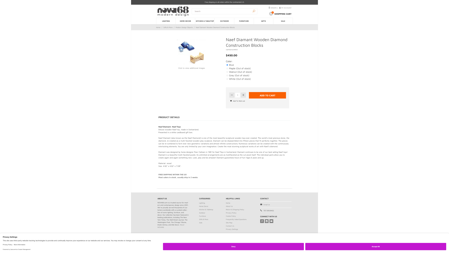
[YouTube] (271, 221)
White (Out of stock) (239, 79)
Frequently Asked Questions (236, 219)
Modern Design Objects (184, 27)
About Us (229, 206)
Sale (283, 21)
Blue (231, 64)
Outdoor (224, 21)
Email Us (267, 205)
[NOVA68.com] (173, 11)
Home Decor (185, 21)
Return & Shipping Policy (235, 209)
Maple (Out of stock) (239, 68)
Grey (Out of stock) (238, 75)
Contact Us (230, 226)
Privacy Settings (232, 229)
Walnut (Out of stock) (240, 72)
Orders (273, 8)
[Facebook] (262, 221)
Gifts (263, 21)
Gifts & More (168, 27)
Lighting (166, 21)
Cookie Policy (231, 216)
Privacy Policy (231, 213)
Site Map (229, 223)
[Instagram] (267, 221)
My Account (286, 8)
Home (158, 27)
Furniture (244, 21)
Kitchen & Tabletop (205, 21)
